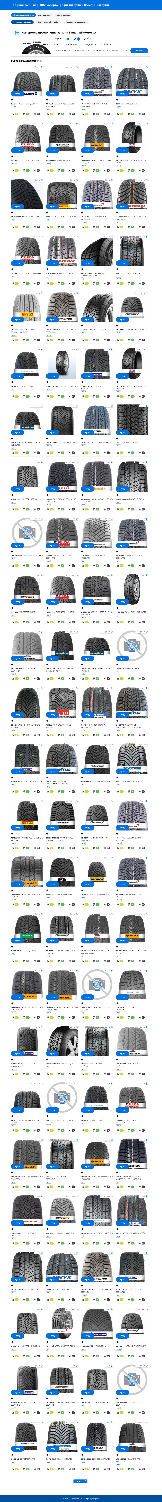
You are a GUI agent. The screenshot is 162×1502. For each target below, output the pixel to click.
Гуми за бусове (45, 15)
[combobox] (62, 50)
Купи (18, 93)
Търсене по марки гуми (76, 22)
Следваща (79, 1481)
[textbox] (62, 50)
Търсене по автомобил (48, 22)
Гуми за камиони (63, 15)
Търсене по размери (22, 22)
